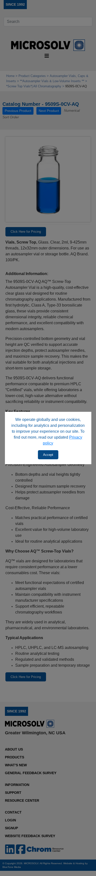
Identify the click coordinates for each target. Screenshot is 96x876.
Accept (48, 455)
